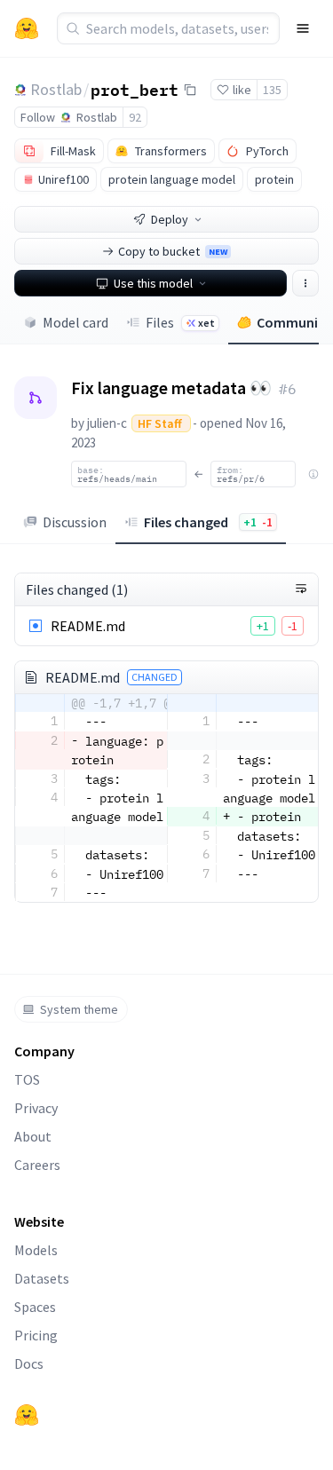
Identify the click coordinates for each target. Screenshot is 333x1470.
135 (272, 90)
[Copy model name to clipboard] (190, 89)
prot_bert (134, 88)
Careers (37, 1165)
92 (135, 117)
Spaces (35, 1307)
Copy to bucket (172, 251)
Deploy (169, 219)
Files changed (208, 522)
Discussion (75, 522)
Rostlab (56, 89)
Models (36, 1250)
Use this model (153, 283)
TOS (27, 1079)
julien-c (107, 423)
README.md (88, 626)
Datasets (41, 1278)
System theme (79, 1009)
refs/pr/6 (241, 474)
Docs (29, 1363)
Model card (75, 322)
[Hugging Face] (26, 1415)
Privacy (36, 1108)
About (33, 1136)
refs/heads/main (117, 474)
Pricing (36, 1335)
